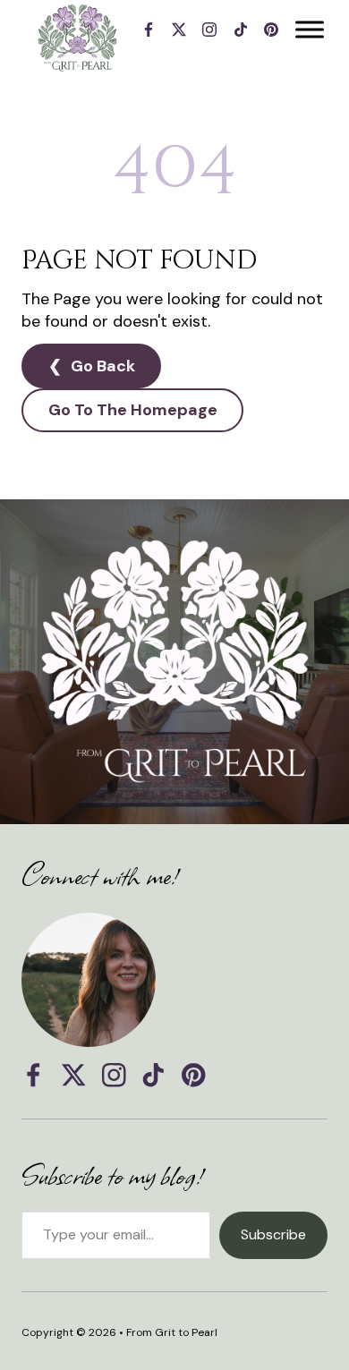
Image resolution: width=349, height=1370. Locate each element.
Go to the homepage (132, 410)
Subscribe (273, 1234)
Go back (103, 366)
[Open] (309, 29)
